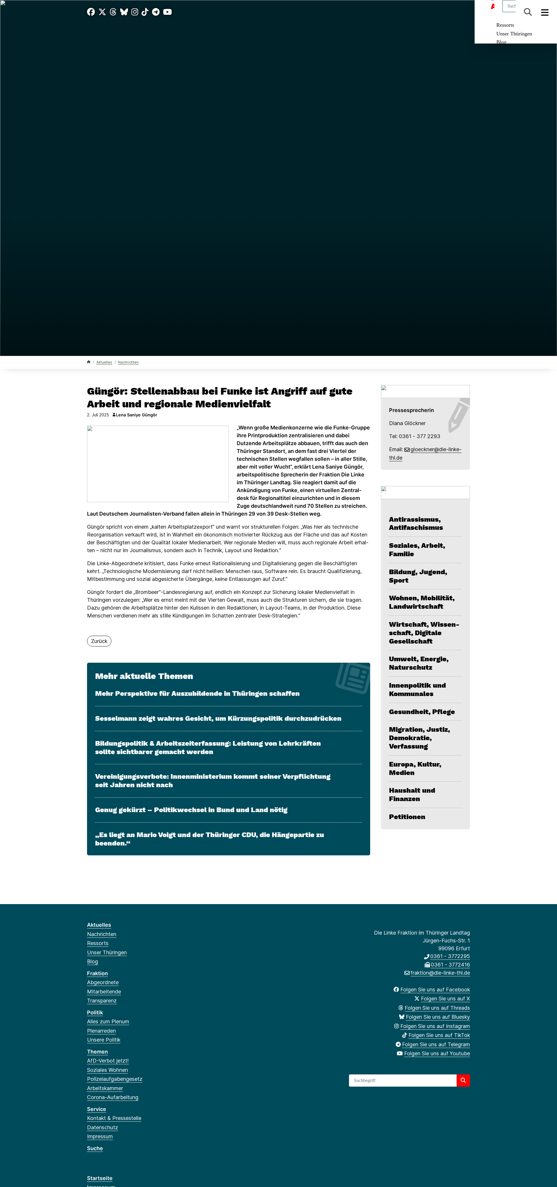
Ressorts (505, 25)
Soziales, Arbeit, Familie (417, 549)
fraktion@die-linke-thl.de (440, 973)
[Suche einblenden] (528, 12)
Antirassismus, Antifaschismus (416, 523)
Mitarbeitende (104, 992)
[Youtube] (167, 12)
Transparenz (102, 1001)
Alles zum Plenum (108, 1021)
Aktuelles (104, 362)
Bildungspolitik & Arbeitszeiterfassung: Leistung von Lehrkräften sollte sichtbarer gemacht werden (208, 747)
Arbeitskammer (105, 1088)
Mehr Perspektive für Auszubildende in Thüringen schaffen (197, 693)
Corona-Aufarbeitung (112, 1097)
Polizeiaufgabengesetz (114, 1079)
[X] (102, 12)
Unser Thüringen (514, 34)
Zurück (99, 641)
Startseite (100, 1178)
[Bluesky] (124, 12)
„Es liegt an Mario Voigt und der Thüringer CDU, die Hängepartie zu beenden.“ (209, 839)
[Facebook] (91, 12)
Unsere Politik (103, 1040)
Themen (97, 1052)
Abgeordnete (103, 982)
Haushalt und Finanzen (412, 794)
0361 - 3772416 (450, 965)
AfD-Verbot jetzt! (108, 1061)
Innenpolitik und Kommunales (417, 689)
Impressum (100, 1136)
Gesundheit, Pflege (422, 712)
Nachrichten (128, 362)
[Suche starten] (463, 1080)
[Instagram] (134, 12)
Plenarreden (101, 1031)
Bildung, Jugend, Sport (418, 576)
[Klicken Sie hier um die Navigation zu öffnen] (545, 12)
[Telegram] (156, 12)
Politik (95, 1012)
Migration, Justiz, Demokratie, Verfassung (419, 737)
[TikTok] (145, 12)
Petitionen (407, 817)
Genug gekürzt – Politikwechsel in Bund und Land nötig (191, 810)
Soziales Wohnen (107, 1070)
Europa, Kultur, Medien (415, 768)
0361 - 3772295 (450, 956)
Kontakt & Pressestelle (114, 1118)
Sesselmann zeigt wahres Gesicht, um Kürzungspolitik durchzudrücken (218, 718)
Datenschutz (102, 1127)
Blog (501, 42)
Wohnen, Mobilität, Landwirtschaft (422, 602)
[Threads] (113, 12)
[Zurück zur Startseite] (89, 362)
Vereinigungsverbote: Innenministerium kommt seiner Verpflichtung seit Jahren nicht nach (212, 780)
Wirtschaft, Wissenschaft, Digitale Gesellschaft (424, 632)
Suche (95, 1148)
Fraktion (97, 973)
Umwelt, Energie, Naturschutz (419, 663)
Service (96, 1109)
